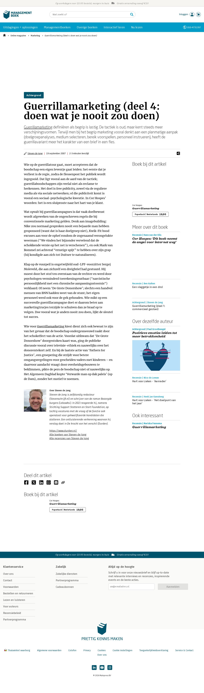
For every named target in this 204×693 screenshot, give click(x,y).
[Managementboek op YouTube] (102, 667)
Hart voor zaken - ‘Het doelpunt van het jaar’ (154, 402)
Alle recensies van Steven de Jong (69, 438)
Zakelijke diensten (66, 573)
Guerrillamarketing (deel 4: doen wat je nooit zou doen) (71, 35)
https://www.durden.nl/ (63, 430)
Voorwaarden (11, 586)
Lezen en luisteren (14, 599)
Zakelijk (61, 567)
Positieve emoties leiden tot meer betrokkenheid (154, 334)
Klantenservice (13, 567)
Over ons (8, 573)
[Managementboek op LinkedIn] (94, 667)
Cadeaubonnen (65, 586)
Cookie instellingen (122, 650)
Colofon (72, 650)
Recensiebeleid (12, 613)
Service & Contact (184, 650)
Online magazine (18, 35)
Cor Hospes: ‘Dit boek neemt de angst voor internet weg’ (154, 240)
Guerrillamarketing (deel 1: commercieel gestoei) (148, 307)
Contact (7, 580)
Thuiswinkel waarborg (19, 650)
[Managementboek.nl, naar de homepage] (17, 18)
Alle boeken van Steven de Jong (67, 434)
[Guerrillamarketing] (143, 185)
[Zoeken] (132, 14)
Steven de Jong (35, 153)
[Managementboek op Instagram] (109, 667)
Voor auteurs (10, 606)
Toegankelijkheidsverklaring (153, 650)
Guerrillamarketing (38, 127)
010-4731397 (194, 27)
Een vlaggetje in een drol (147, 287)
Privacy (87, 650)
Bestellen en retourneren (18, 593)
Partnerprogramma (14, 619)
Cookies (102, 650)
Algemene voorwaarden (49, 650)
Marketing (35, 35)
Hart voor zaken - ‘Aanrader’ (149, 381)
